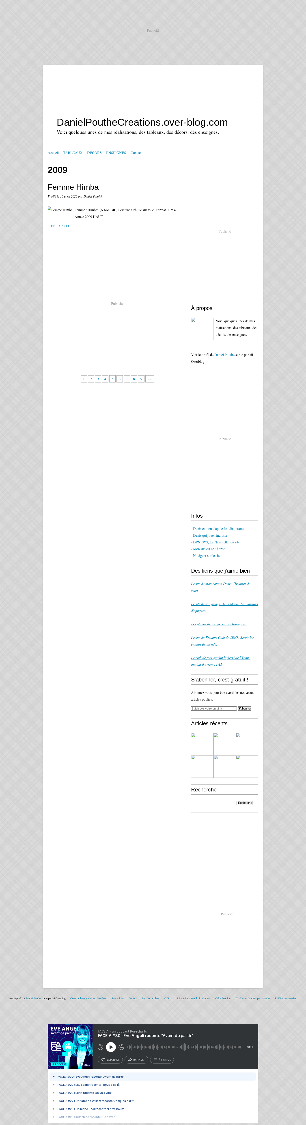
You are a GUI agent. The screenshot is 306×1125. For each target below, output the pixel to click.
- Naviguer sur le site (205, 555)
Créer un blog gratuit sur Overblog (88, 998)
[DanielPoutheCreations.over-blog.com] (202, 329)
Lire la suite (60, 226)
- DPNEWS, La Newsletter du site (215, 542)
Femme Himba (73, 186)
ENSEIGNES (116, 152)
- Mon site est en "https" (208, 548)
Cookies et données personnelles (253, 998)
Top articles (118, 998)
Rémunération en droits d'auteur (194, 998)
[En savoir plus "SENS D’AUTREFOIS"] (202, 766)
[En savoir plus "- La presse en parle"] (224, 744)
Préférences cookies (285, 998)
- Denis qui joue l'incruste (209, 535)
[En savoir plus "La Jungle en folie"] (247, 766)
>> (150, 378)
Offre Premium (223, 998)
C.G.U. (168, 998)
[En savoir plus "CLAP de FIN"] (202, 744)
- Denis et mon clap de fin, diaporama (217, 528)
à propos (165, 1059)
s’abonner (113, 1059)
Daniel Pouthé (224, 354)
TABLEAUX (73, 152)
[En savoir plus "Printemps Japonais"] (247, 744)
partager (139, 1059)
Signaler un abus (150, 998)
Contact (136, 152)
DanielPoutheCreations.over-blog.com (142, 122)
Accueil (53, 152)
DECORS (94, 152)
